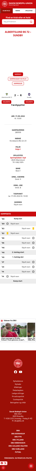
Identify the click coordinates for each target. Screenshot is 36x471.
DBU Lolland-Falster (18, 446)
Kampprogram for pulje (18, 79)
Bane (18, 168)
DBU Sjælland (18, 449)
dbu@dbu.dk (19, 421)
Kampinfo (18, 74)
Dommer (18, 202)
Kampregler (18, 83)
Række (18, 139)
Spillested (18, 155)
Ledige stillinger (18, 393)
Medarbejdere (18, 390)
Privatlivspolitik (18, 396)
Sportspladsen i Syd (18, 158)
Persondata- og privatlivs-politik (18, 458)
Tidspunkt (18, 194)
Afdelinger (18, 387)
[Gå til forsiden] (16, 4)
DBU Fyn (18, 437)
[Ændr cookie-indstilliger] (3, 467)
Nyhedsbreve (18, 381)
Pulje (18, 147)
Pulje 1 (18, 149)
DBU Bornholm (18, 434)
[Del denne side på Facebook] (2, 463)
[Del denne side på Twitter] (5, 463)
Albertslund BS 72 (7, 97)
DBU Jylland (18, 440)
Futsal (18, 452)
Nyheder (18, 384)
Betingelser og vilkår (18, 403)
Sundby (29, 97)
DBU (18, 431)
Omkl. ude (18, 185)
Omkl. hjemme (18, 177)
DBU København (18, 443)
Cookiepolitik (18, 399)
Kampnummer (18, 130)
